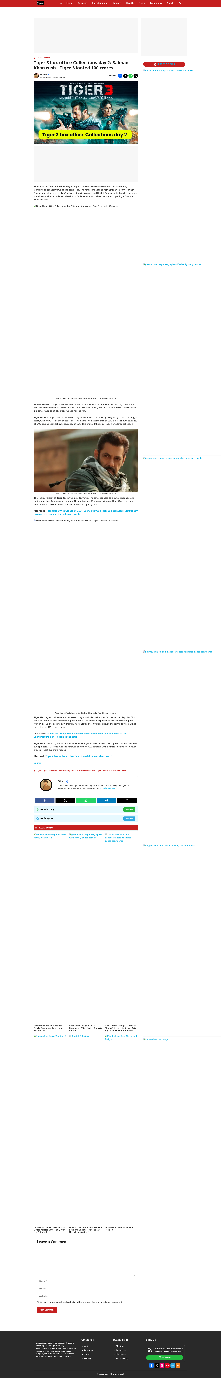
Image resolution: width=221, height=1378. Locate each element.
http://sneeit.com (108, 788)
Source (37, 763)
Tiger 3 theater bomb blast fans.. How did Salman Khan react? (78, 756)
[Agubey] (40, 3)
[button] (180, 3)
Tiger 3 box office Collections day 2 (81, 771)
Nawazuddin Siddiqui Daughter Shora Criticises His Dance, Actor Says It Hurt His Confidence (121, 1028)
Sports (170, 3)
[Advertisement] (86, 35)
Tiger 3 (39, 771)
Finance (117, 3)
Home (69, 3)
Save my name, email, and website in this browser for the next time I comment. (81, 1302)
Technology (156, 3)
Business (82, 3)
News (142, 3)
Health (130, 3)
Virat (45, 74)
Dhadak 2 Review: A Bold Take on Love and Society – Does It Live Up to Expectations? (85, 1230)
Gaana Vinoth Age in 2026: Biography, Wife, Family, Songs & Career (85, 1028)
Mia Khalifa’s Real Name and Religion (119, 1228)
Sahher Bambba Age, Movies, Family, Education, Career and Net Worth (48, 1028)
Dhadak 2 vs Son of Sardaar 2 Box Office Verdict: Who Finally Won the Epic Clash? (50, 1230)
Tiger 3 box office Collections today (111, 771)
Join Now (129, 809)
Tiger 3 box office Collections (55, 771)
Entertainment (100, 3)
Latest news (166, 64)
